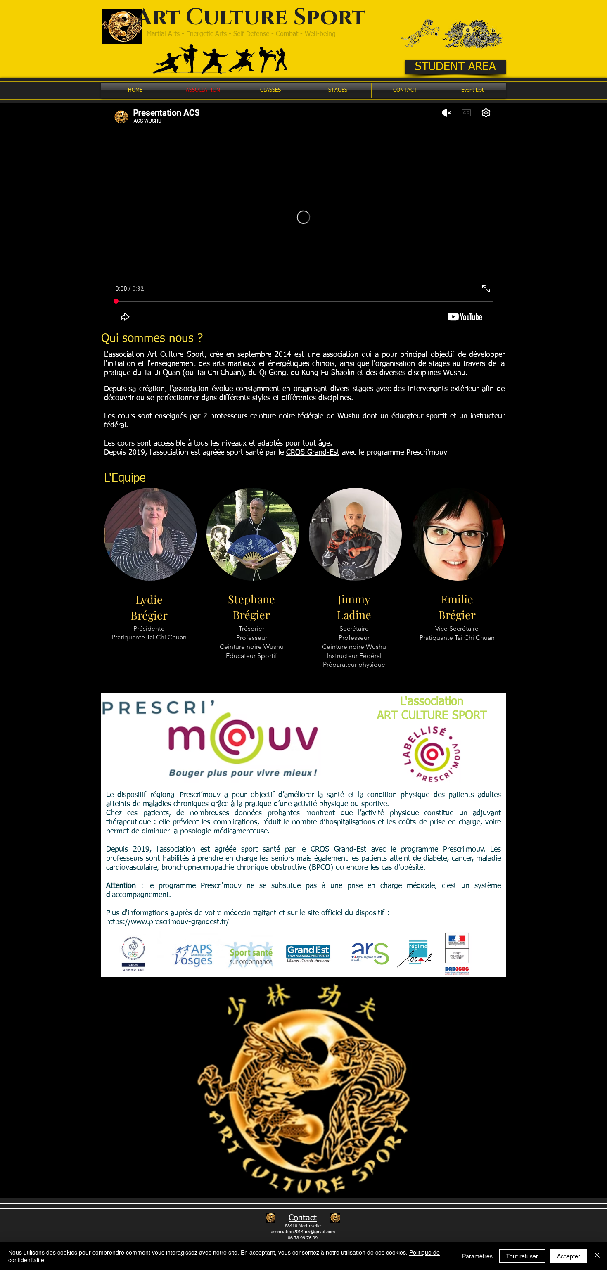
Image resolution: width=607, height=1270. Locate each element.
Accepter (568, 1256)
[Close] (597, 1256)
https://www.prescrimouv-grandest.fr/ (167, 922)
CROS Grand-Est (312, 452)
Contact (303, 1218)
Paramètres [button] (477, 1256)
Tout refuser (522, 1256)
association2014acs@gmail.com (303, 1232)
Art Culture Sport (250, 17)
